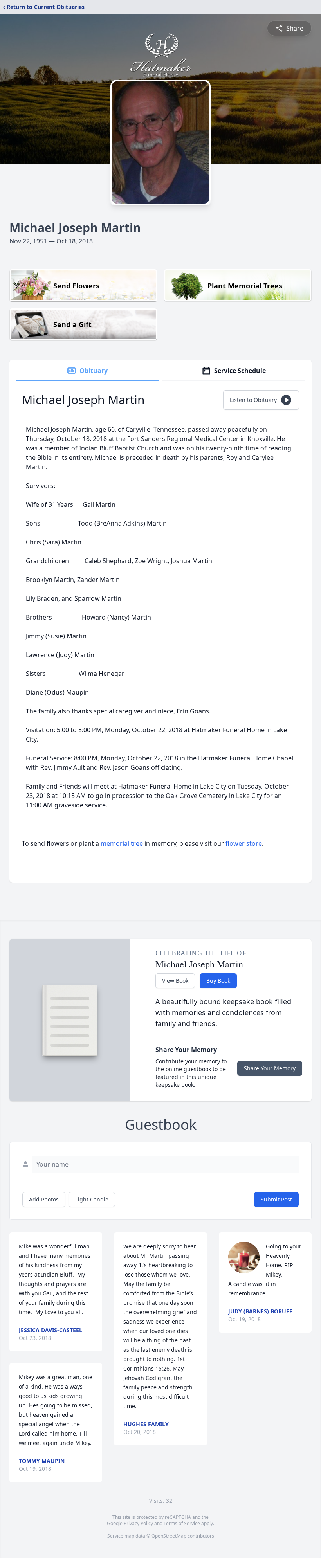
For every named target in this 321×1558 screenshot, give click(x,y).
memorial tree (122, 843)
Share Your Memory (270, 1068)
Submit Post (276, 1199)
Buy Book (218, 980)
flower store (243, 843)
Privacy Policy (138, 1523)
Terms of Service (182, 1523)
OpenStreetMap (168, 1536)
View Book (175, 980)
